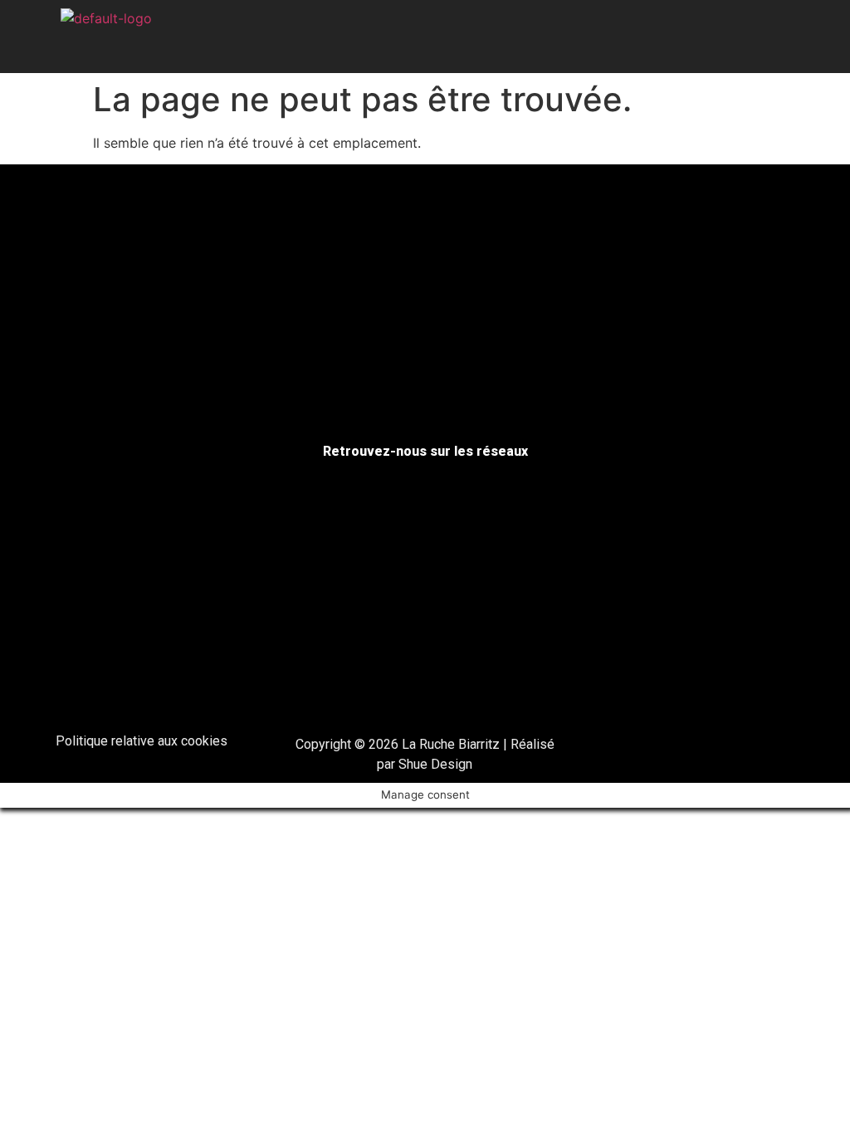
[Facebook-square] (708, 36)
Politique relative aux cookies (141, 741)
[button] (425, 33)
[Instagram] (744, 36)
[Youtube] (779, 36)
